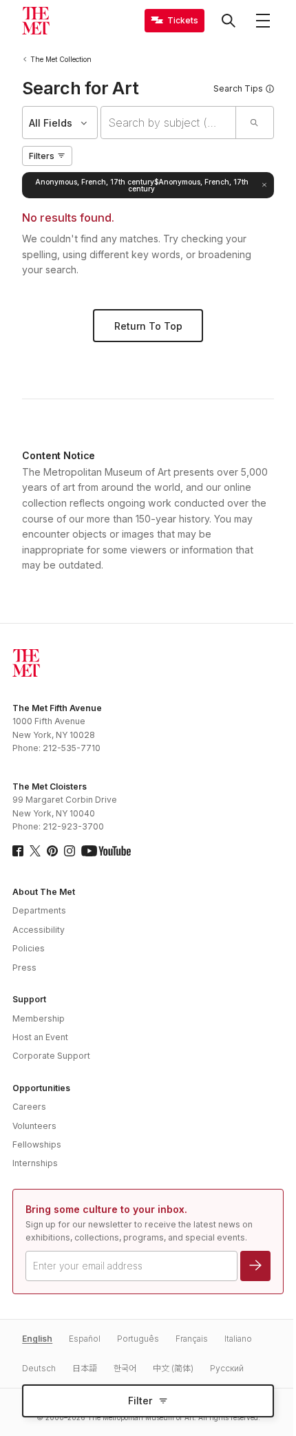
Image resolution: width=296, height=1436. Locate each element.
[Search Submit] (254, 122)
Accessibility (38, 930)
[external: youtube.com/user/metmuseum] (106, 850)
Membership (38, 1018)
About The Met (43, 892)
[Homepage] (36, 20)
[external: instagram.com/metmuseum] (69, 850)
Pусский (227, 1368)
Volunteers (34, 1126)
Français (192, 1338)
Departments (39, 910)
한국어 (125, 1368)
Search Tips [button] (238, 88)
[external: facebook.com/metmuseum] (17, 850)
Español (85, 1338)
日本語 (84, 1368)
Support (29, 999)
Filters (41, 156)
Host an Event (40, 1037)
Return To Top (148, 326)
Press (24, 967)
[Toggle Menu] (263, 21)
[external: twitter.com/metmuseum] (35, 850)
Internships (35, 1163)
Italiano (238, 1338)
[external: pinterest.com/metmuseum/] (52, 850)
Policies (28, 948)
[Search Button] (229, 21)
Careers (29, 1106)
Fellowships (36, 1144)
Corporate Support (51, 1055)
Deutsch (39, 1368)
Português (138, 1338)
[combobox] (168, 122)
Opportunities (41, 1088)
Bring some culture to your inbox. (106, 1209)
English (37, 1338)
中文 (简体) (173, 1368)
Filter (140, 1400)
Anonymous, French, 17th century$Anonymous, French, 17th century (142, 185)
